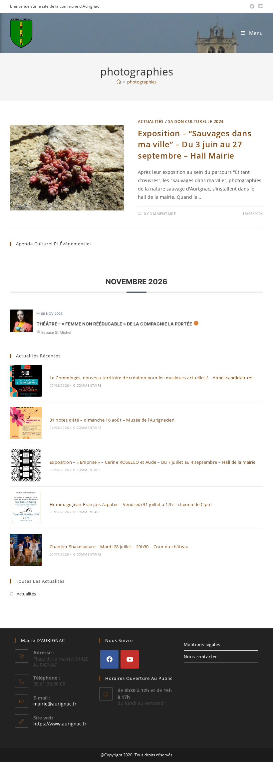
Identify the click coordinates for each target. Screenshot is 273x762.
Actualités (151, 121)
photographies (141, 82)
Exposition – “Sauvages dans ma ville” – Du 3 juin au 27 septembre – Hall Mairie (194, 144)
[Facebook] (109, 659)
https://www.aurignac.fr (60, 723)
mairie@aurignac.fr (55, 703)
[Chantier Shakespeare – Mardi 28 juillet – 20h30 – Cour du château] (26, 550)
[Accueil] (119, 82)
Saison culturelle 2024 (196, 121)
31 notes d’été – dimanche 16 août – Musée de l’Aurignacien (112, 420)
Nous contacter (200, 657)
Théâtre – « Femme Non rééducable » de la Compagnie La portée (114, 323)
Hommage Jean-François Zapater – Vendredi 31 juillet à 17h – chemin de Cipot (131, 504)
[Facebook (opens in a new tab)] (252, 6)
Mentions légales (202, 644)
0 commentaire (160, 213)
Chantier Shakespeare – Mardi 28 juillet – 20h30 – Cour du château (119, 547)
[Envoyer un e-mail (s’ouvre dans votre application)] (259, 6)
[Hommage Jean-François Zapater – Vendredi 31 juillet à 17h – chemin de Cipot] (26, 508)
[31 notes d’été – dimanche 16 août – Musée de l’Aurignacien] (26, 423)
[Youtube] (130, 659)
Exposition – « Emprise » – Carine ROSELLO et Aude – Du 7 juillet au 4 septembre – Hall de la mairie (153, 462)
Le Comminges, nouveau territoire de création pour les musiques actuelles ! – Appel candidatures (151, 378)
